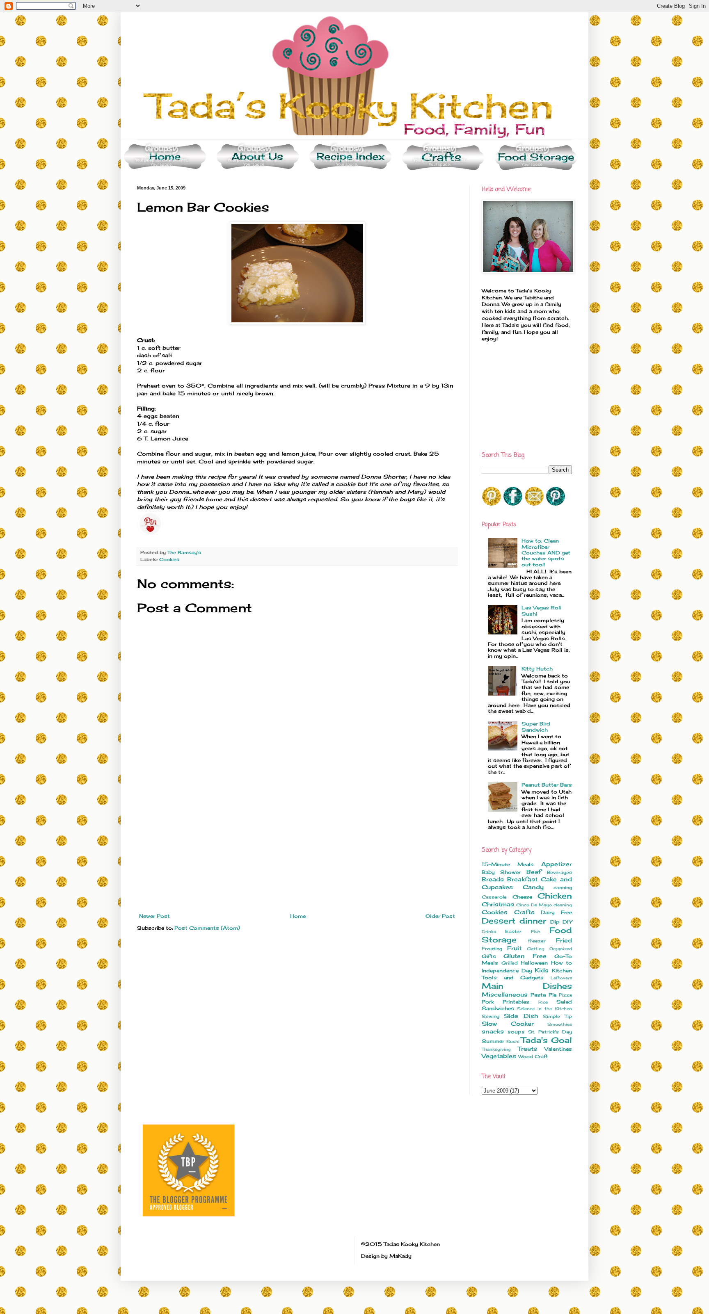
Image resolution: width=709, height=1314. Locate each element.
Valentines (558, 1049)
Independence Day (507, 970)
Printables (516, 1002)
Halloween (534, 963)
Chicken (554, 896)
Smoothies (559, 1024)
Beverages (559, 872)
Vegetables (499, 1055)
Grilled (509, 963)
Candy (533, 886)
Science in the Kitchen (544, 1008)
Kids (542, 970)
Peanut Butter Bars (546, 785)
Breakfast (522, 879)
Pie (552, 995)
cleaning (562, 905)
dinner (532, 921)
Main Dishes (527, 986)
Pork (488, 1002)
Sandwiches (498, 1008)
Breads (493, 879)
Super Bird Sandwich (535, 726)
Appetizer (556, 863)
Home (298, 916)
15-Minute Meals (508, 864)
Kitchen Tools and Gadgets (527, 974)
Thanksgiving (496, 1049)
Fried (564, 940)
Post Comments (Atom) (207, 928)
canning (562, 887)
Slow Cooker (508, 1023)
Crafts (524, 911)
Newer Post (154, 916)
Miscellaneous (505, 994)
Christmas (498, 904)
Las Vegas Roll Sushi (541, 610)
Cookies (169, 559)
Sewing (490, 1016)
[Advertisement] (297, 852)
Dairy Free (556, 912)
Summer (493, 1041)
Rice (543, 1002)
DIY (567, 922)
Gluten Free (525, 955)
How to (561, 963)
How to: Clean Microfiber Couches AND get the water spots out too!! (545, 553)
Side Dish (520, 1015)
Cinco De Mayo (534, 905)
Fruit (514, 947)
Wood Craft (533, 1056)
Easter (513, 931)
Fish (535, 931)
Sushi (512, 1041)
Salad (564, 1002)
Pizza (565, 995)
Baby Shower (501, 872)
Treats (527, 1048)
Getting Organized (549, 949)
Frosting (492, 948)
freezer (537, 941)
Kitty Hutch (537, 669)
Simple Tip (557, 1016)
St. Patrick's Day (550, 1032)
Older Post (440, 916)
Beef (533, 871)
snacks (493, 1031)
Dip (555, 922)
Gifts (489, 956)
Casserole (494, 897)
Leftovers (561, 978)
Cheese (522, 897)
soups (516, 1032)
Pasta (538, 995)
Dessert (498, 921)
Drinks (489, 931)
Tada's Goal (546, 1040)
